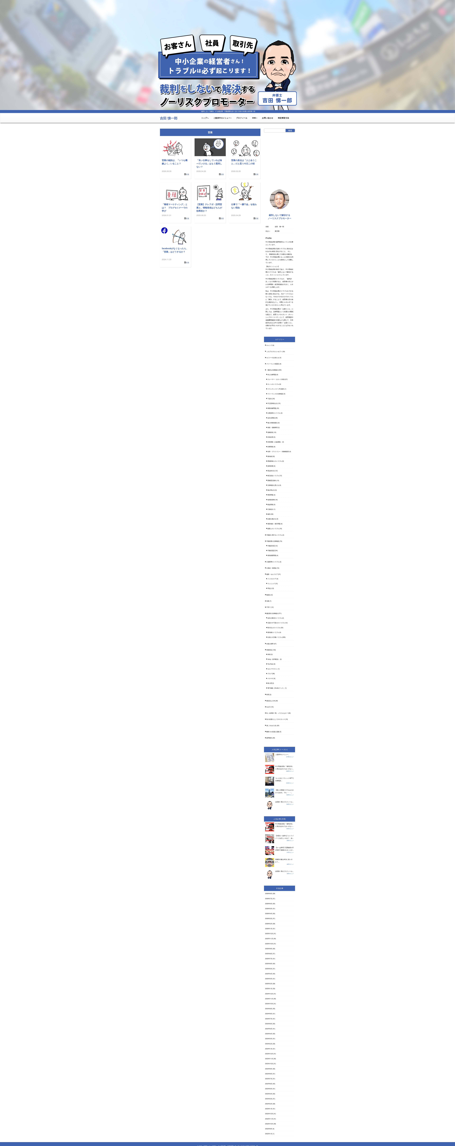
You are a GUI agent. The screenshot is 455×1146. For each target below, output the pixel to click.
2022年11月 (269, 1119)
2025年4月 (268, 974)
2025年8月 (268, 954)
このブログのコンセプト (274, 351)
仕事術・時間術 (271, 568)
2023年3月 (268, 1099)
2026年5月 (268, 908)
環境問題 (270, 495)
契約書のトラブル (273, 632)
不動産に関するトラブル (274, 535)
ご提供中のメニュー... (282, 754)
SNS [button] (254, 118)
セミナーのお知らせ (272, 358)
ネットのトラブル (273, 384)
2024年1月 (268, 1049)
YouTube (270, 664)
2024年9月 (268, 1009)
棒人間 (270, 683)
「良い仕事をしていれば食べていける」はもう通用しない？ (209, 163)
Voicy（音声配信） (274, 659)
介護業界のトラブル (272, 562)
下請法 (270, 399)
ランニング (271, 583)
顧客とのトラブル (273, 528)
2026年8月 (268, 893)
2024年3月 (268, 1039)
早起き (270, 588)
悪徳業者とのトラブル (275, 461)
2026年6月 (268, 903)
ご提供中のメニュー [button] (222, 118)
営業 (187, 174)
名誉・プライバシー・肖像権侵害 (278, 451)
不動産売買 (271, 546)
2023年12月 (269, 1054)
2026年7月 (268, 898)
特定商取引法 (283, 118)
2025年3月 (268, 979)
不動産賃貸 (271, 550)
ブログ (270, 673)
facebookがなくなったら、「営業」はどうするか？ (175, 250)
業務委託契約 (272, 480)
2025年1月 (268, 988)
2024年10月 (269, 1004)
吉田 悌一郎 (168, 118)
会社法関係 (271, 418)
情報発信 (269, 650)
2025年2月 (268, 984)
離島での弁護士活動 (272, 732)
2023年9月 (268, 1069)
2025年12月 (269, 933)
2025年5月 (268, 969)
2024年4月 (268, 1034)
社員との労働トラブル (275, 637)
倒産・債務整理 (273, 427)
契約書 (270, 456)
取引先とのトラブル (274, 627)
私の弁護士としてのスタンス (275, 719)
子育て (268, 607)
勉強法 (268, 595)
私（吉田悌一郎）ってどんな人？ (277, 713)
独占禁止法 (271, 490)
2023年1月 (268, 1109)
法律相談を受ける (273, 485)
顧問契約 (269, 738)
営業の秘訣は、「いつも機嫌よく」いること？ (174, 162)
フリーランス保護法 (272, 364)
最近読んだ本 (270, 701)
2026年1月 (268, 928)
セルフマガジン (273, 669)
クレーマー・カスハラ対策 (276, 379)
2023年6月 (268, 1084)
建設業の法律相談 (272, 613)
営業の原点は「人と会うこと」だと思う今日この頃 (244, 162)
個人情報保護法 (273, 423)
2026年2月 (268, 924)
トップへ (205, 118)
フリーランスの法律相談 (275, 394)
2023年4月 (268, 1094)
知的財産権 (271, 500)
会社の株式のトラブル (275, 618)
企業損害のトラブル (274, 413)
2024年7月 (268, 1019)
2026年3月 (268, 918)
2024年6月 (268, 1024)
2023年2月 (268, 1104)
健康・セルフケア (272, 574)
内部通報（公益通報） (275, 442)
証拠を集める (272, 519)
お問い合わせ (267, 118)
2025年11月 (269, 938)
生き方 (268, 707)
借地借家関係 (272, 555)
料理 (267, 694)
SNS (269, 654)
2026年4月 (268, 913)
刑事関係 (270, 447)
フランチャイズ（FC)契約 (276, 389)
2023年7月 (268, 1079)
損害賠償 (270, 466)
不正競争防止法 (273, 403)
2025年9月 (268, 949)
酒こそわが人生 (271, 725)
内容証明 (270, 437)
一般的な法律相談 (272, 370)
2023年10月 (269, 1064)
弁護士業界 (269, 644)
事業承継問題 (272, 408)
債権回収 (270, 432)
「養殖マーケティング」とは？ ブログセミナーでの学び (174, 207)
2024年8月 (268, 1014)
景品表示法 (271, 471)
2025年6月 (268, 963)
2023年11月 (269, 1059)
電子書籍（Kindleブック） (276, 688)
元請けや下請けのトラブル (276, 623)
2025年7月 (268, 958)
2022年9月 (268, 1129)
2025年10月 (269, 944)
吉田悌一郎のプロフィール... (284, 802)
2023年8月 (268, 1074)
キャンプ (269, 345)
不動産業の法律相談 (272, 541)
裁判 (269, 514)
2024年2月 (268, 1044)
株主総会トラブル (273, 475)
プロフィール (241, 118)
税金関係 (270, 504)
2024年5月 (268, 1029)
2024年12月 (269, 994)
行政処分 (270, 509)
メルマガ (270, 678)
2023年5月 (268, 1089)
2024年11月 (269, 999)
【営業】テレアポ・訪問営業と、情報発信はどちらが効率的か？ (209, 207)
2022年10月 (269, 1124)
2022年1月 (268, 1134)
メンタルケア (272, 579)
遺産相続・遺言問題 (274, 524)
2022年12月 (269, 1114)
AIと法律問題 (272, 374)
